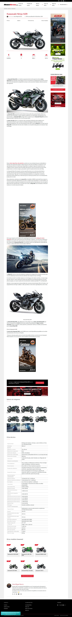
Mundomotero (63, 4)
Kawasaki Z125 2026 (11, 561)
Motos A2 (27, 610)
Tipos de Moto (46, 4)
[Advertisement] (27, 70)
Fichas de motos (21, 4)
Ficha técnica (31, 20)
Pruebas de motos (29, 4)
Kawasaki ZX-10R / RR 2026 (27, 544)
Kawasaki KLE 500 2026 (12, 544)
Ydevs (22, 615)
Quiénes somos (6, 606)
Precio (8, 20)
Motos (9, 8)
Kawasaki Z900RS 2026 (40, 544)
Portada (5, 8)
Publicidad (6, 608)
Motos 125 (27, 606)
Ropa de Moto (54, 4)
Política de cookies (64, 615)
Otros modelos (45, 20)
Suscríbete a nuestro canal (58, 89)
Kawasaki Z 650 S (38, 561)
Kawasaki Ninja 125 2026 (26, 561)
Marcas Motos (37, 4)
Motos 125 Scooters (28, 608)
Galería (18, 20)
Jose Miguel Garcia (17, 584)
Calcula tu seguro (40, 382)
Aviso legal (56, 615)
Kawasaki (13, 8)
